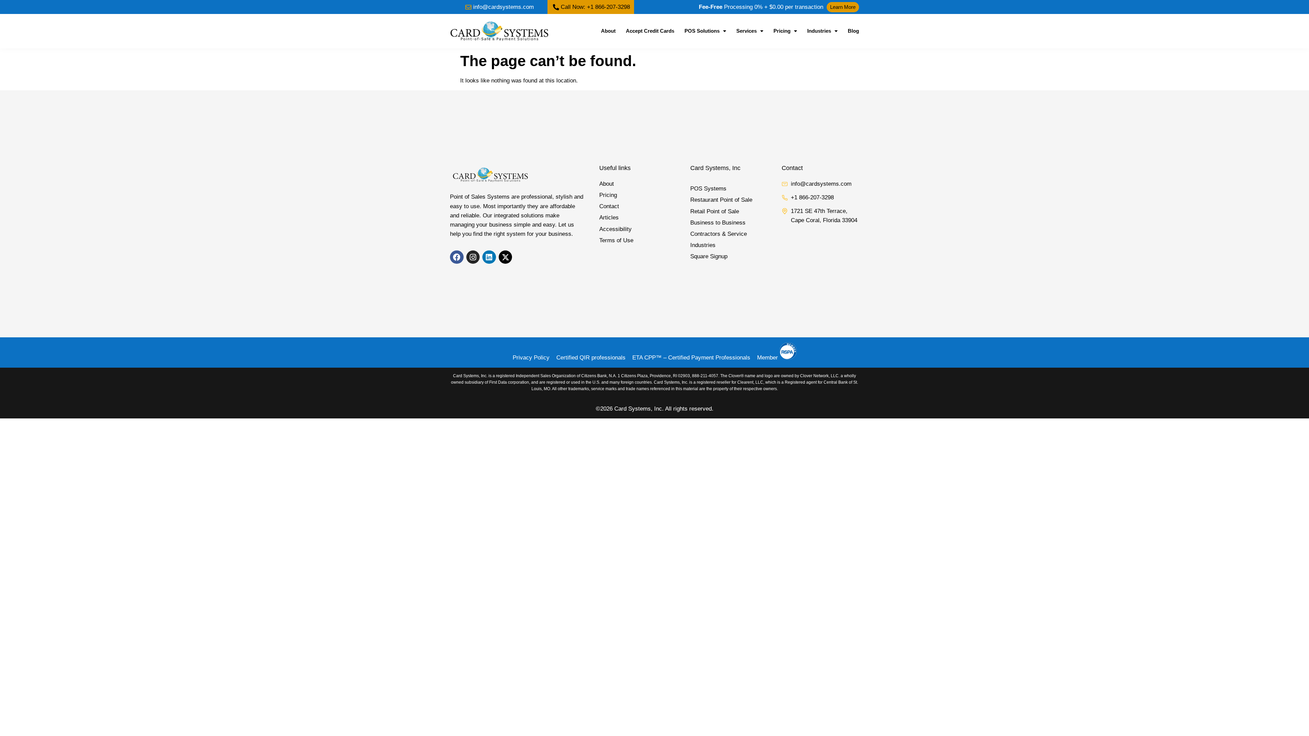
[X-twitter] (505, 257)
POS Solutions (702, 31)
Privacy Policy (531, 357)
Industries (819, 31)
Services (746, 31)
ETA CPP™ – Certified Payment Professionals (691, 357)
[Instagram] (473, 257)
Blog (853, 31)
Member (768, 357)
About (608, 31)
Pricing (782, 31)
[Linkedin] (489, 257)
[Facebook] (457, 257)
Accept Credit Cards (650, 31)
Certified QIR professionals (591, 357)
